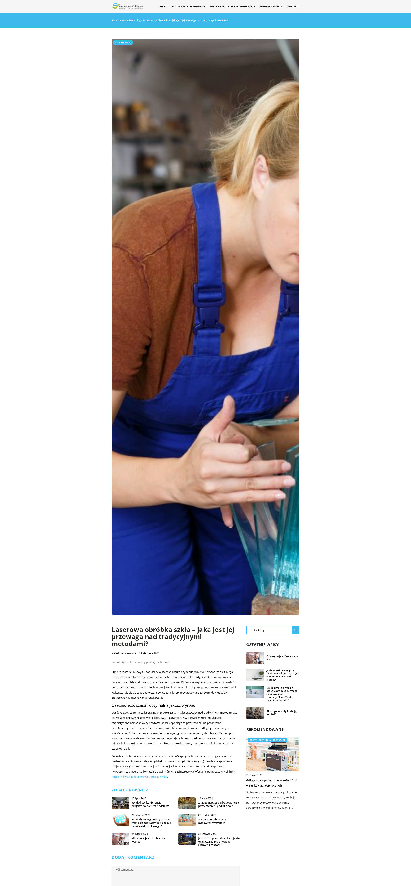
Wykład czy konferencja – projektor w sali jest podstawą (150, 804)
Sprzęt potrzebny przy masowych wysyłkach (212, 821)
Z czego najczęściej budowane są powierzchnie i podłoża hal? (218, 804)
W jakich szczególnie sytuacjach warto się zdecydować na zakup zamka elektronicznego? (151, 823)
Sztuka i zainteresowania (188, 6)
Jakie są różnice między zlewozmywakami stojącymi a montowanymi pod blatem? (282, 675)
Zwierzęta (293, 6)
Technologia (123, 42)
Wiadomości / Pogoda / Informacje (232, 6)
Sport (163, 6)
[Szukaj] (295, 630)
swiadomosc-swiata (124, 653)
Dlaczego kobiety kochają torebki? (281, 713)
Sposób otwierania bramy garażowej (269, 780)
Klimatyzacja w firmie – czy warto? (148, 840)
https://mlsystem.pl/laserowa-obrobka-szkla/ (139, 777)
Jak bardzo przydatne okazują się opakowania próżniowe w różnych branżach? (219, 842)
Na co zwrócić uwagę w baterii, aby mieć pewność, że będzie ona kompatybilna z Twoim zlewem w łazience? (282, 694)
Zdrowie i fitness (271, 6)
